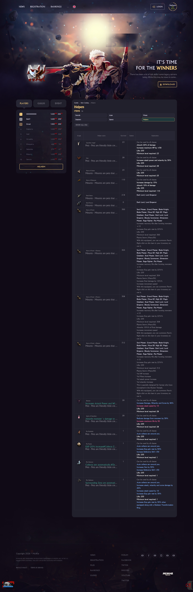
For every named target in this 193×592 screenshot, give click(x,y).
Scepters (78, 120)
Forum (124, 555)
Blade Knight (164, 209)
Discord (125, 570)
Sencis (28, 159)
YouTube (125, 575)
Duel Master (149, 215)
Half (27, 134)
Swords (77, 115)
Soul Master (141, 209)
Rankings (56, 6)
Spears (111, 120)
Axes (111, 115)
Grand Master (152, 209)
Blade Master (142, 212)
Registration (37, 6)
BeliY (28, 119)
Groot (28, 124)
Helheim (41, 167)
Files (92, 565)
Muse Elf (151, 212)
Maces (145, 115)
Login (160, 6)
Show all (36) (81, 125)
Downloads (168, 84)
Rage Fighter (148, 221)
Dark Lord (141, 195)
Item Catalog (85, 103)
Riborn (29, 154)
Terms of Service (37, 567)
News (22, 6)
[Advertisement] (96, 30)
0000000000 (31, 114)
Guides (76, 103)
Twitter (125, 580)
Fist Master (158, 221)
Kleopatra (30, 144)
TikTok (124, 565)
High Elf (159, 212)
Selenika (29, 149)
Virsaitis (29, 139)
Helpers (145, 120)
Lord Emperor (151, 195)
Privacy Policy (21, 567)
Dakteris (29, 129)
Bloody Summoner (152, 218)
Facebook (126, 560)
